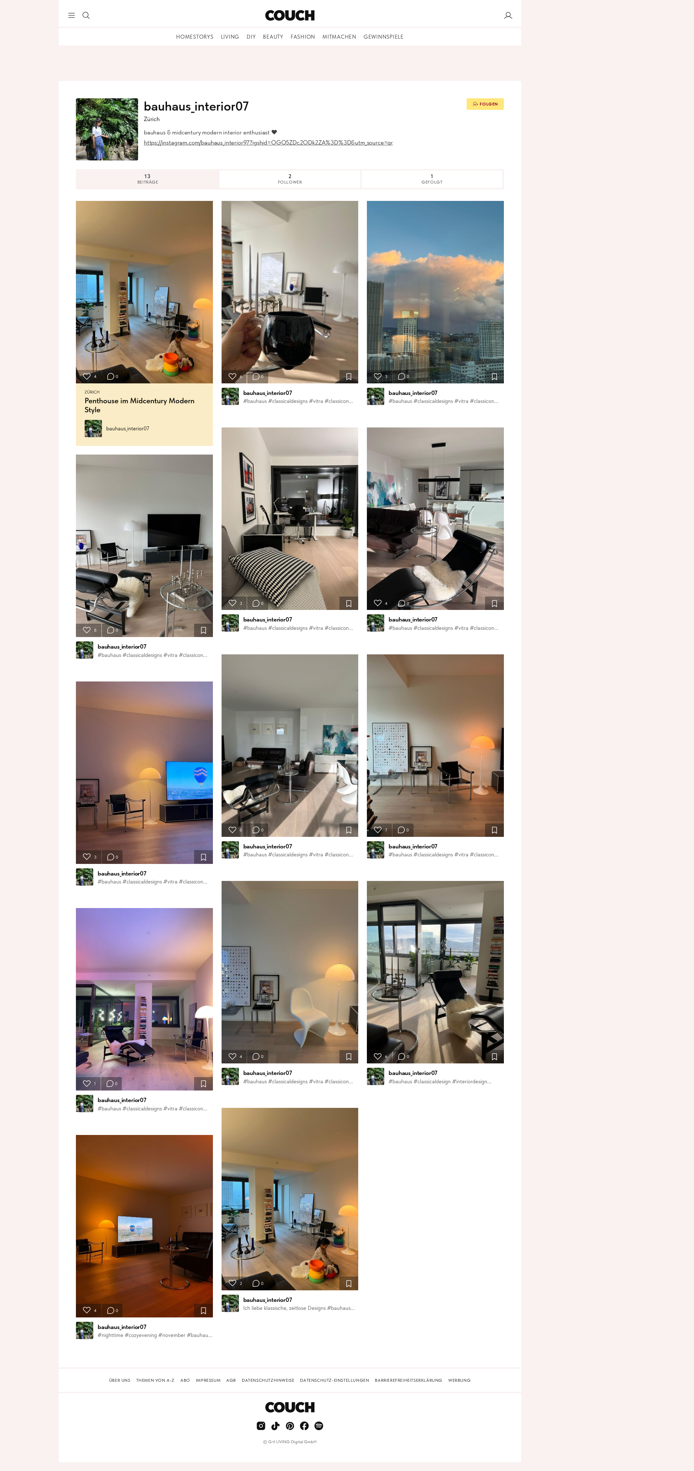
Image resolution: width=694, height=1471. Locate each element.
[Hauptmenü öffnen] (71, 15)
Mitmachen (339, 37)
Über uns (119, 1380)
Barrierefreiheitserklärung (408, 1380)
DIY (251, 37)
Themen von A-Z (155, 1380)
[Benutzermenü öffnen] (508, 15)
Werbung (459, 1380)
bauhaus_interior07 (127, 428)
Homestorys (195, 37)
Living (230, 37)
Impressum (208, 1380)
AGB (231, 1380)
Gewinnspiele (384, 37)
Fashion (303, 37)
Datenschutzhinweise (268, 1380)
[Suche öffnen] (86, 15)
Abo (185, 1380)
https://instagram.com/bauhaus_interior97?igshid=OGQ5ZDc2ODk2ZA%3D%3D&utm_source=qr (268, 142)
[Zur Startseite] (289, 15)
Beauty (273, 37)
